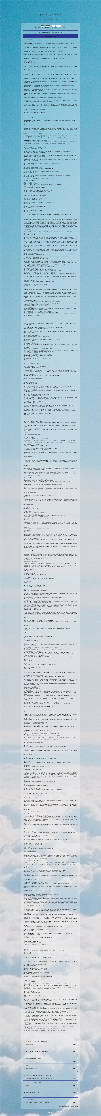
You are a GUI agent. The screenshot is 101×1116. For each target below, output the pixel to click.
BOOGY (76, 1106)
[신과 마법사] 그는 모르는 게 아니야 (32, 1092)
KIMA (73, 1106)
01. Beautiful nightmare (30, 1099)
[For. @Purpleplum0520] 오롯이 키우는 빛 (33, 1082)
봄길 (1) (39, 27)
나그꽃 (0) (44, 27)
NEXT (77, 1105)
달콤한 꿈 (28, 1065)
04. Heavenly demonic (30, 1037)
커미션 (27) (60, 27)
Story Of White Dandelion (30, 1061)
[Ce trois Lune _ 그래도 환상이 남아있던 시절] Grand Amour (37, 1051)
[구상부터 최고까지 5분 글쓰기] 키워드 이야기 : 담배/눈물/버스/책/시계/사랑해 (40, 1078)
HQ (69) (47, 27)
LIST (23, 1105)
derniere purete (28, 1095)
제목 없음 (28, 1085)
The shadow (28, 1048)
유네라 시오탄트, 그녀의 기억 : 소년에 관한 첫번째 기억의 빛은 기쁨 (38, 1075)
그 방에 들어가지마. (29, 1044)
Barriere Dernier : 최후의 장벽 (31, 1068)
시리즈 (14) (65, 27)
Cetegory (35, 27)
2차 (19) (55, 27)
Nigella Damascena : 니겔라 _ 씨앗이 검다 (33, 1058)
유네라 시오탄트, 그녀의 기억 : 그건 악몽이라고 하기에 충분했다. (38, 1102)
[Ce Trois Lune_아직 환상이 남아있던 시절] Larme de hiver (36, 1041)
